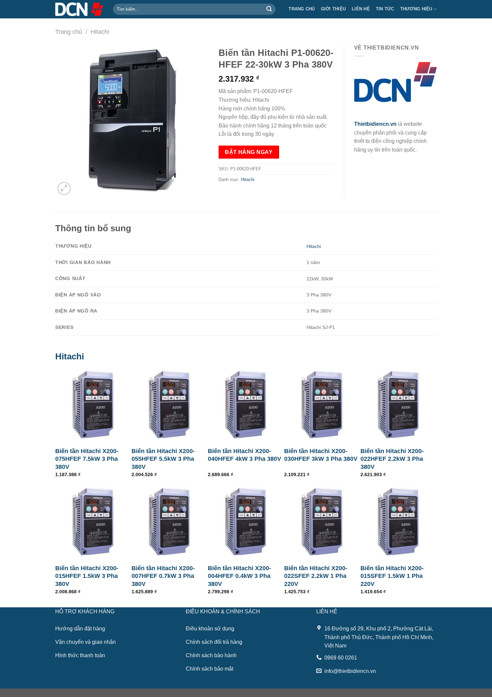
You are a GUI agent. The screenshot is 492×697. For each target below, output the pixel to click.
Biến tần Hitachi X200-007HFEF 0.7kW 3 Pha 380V (163, 576)
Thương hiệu (416, 8)
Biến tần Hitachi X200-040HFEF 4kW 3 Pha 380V (244, 455)
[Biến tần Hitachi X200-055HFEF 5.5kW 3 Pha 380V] (170, 404)
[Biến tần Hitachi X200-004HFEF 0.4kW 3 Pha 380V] (246, 522)
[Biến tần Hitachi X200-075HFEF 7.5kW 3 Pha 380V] (93, 404)
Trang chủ (302, 8)
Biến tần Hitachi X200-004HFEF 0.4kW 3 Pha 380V (239, 576)
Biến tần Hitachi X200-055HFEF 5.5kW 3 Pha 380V (163, 459)
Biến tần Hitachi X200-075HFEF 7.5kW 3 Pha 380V (86, 459)
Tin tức (385, 8)
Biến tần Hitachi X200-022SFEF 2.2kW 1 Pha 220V (315, 576)
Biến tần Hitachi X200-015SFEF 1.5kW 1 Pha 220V (392, 576)
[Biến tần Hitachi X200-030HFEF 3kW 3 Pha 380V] (322, 404)
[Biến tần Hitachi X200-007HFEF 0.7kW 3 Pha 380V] (170, 522)
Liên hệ (361, 8)
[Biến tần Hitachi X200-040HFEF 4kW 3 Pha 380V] (246, 404)
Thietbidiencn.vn (375, 124)
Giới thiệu (333, 8)
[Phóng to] (64, 188)
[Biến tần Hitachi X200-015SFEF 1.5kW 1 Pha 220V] (398, 522)
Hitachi (100, 31)
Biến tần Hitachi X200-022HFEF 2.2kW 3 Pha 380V (392, 459)
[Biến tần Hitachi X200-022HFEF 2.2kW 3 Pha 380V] (398, 404)
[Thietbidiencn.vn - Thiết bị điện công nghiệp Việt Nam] (79, 9)
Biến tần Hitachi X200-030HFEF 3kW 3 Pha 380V (320, 455)
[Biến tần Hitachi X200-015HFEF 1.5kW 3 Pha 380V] (93, 522)
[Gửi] (269, 9)
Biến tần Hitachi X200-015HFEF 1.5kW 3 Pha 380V (86, 576)
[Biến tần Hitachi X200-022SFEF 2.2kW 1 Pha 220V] (322, 522)
